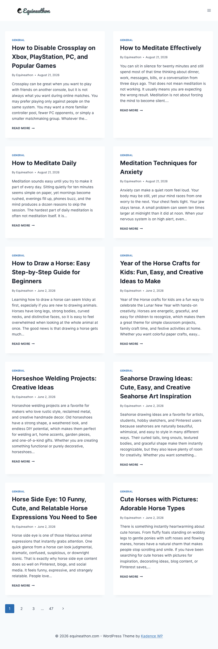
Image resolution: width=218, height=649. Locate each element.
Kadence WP (152, 636)
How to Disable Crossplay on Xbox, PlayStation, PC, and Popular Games (53, 56)
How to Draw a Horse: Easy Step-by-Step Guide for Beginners (51, 272)
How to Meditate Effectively (160, 47)
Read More (23, 128)
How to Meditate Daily (44, 163)
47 (51, 609)
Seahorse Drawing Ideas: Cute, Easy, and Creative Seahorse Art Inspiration (156, 387)
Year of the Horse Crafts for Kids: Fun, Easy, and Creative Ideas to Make (161, 272)
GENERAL (18, 40)
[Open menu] (209, 10)
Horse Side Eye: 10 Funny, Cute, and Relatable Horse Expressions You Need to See (54, 508)
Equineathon (24, 75)
